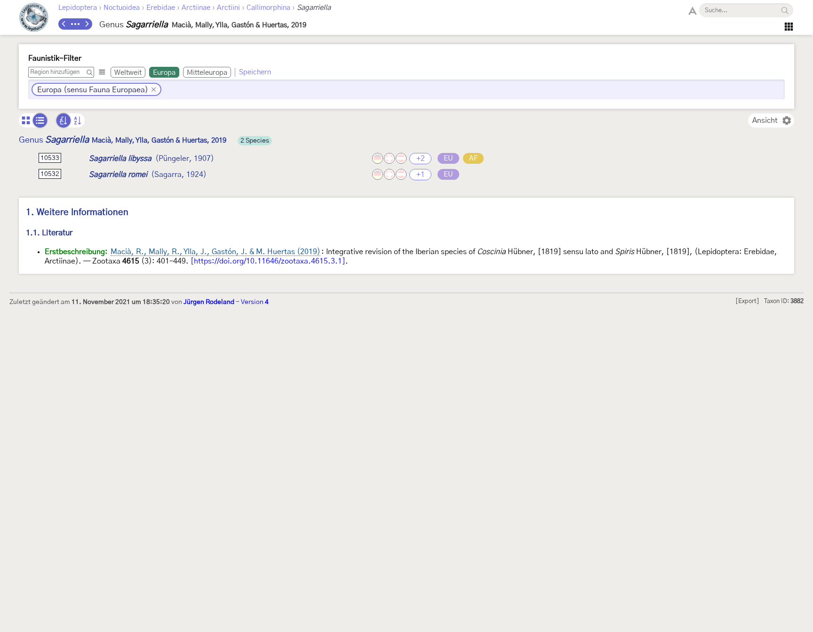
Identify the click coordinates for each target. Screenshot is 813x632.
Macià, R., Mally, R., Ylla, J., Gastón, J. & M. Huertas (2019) (215, 252)
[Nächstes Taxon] (86, 24)
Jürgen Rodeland (208, 302)
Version (255, 302)
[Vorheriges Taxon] (64, 24)
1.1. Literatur (49, 233)
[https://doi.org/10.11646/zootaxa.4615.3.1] (268, 261)
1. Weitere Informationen (77, 212)
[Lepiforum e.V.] (34, 18)
